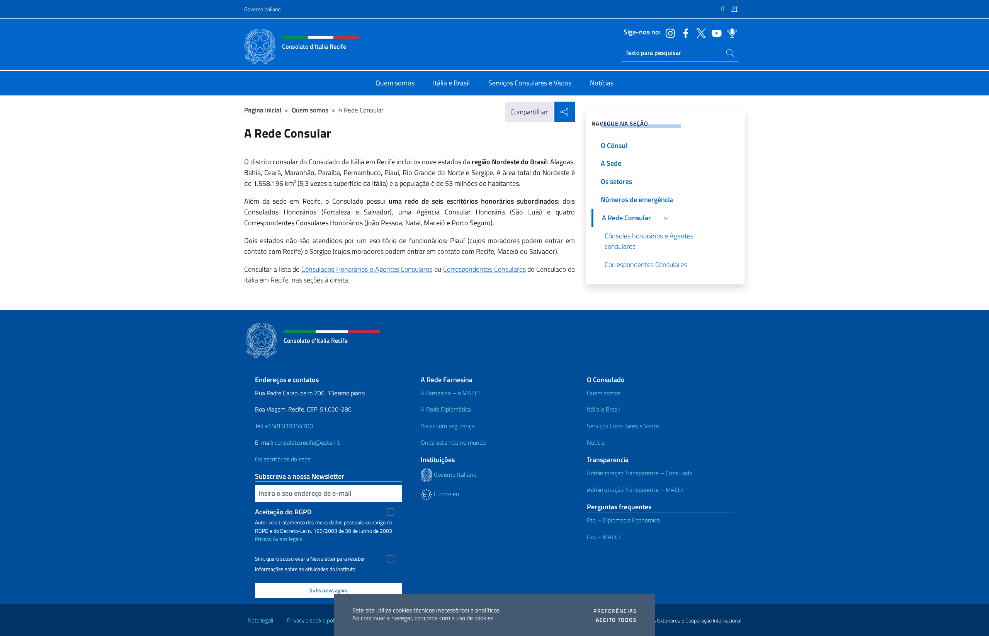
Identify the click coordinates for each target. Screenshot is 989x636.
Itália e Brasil (603, 409)
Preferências (615, 611)
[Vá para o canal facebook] (684, 32)
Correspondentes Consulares (484, 269)
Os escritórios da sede (283, 459)
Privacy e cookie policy (314, 620)
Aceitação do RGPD (283, 512)
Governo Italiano (454, 474)
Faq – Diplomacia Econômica (623, 520)
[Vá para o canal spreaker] (730, 32)
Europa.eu (445, 493)
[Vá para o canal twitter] (699, 32)
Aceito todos (616, 619)
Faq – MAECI (603, 536)
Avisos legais (287, 539)
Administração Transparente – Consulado (639, 473)
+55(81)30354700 (289, 425)
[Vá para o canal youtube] (714, 32)
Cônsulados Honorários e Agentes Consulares (366, 269)
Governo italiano (262, 9)
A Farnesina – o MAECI (450, 393)
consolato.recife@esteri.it (307, 442)
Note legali (260, 620)
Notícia (596, 442)
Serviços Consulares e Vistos (623, 425)
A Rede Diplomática (446, 409)
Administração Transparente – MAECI (635, 489)
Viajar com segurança (448, 425)
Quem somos (310, 110)
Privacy (263, 539)
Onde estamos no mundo (453, 442)
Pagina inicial (262, 110)
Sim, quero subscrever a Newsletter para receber (310, 558)
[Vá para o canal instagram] (668, 32)
